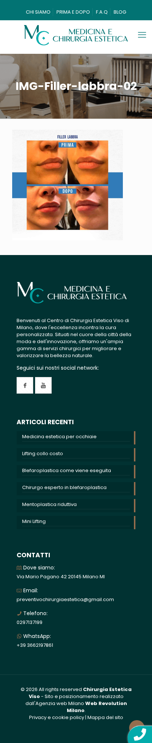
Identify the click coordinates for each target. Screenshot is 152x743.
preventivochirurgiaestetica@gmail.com (65, 599)
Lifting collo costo (42, 453)
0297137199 (29, 622)
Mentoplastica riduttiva (49, 504)
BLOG (120, 11)
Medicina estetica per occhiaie (59, 436)
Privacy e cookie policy (56, 717)
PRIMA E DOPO (73, 11)
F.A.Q (102, 11)
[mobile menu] (142, 35)
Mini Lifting (34, 521)
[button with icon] (25, 385)
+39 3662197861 (35, 645)
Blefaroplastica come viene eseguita (66, 470)
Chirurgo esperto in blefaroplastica (64, 487)
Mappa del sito (105, 717)
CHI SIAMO (38, 11)
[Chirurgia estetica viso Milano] (76, 35)
